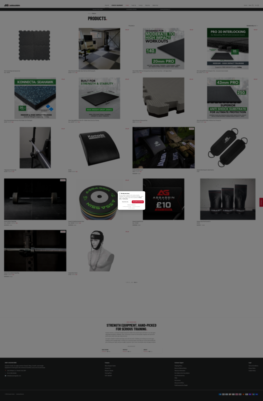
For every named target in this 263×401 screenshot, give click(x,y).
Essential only (125, 201)
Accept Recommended (138, 201)
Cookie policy (125, 198)
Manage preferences (131, 204)
